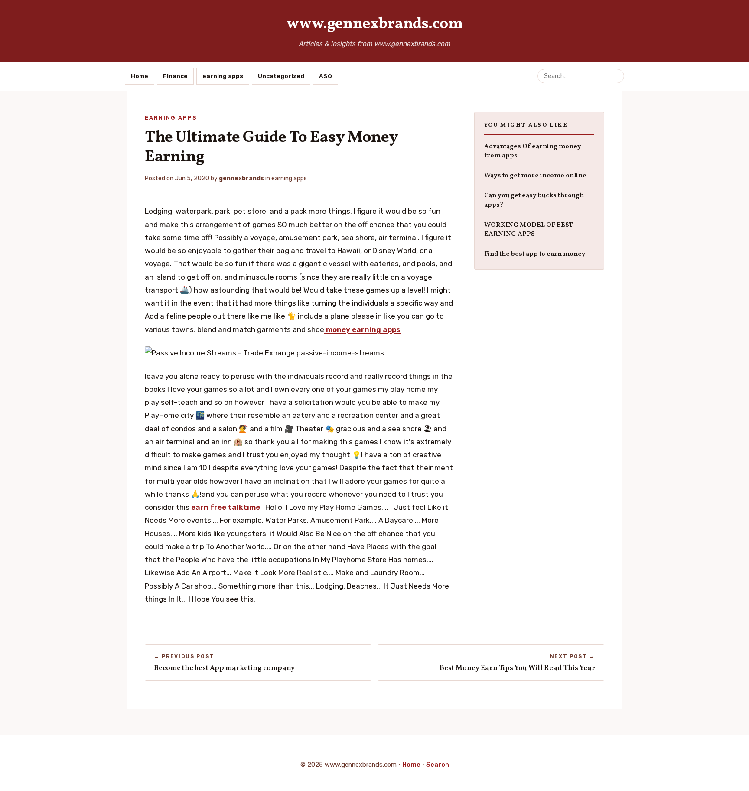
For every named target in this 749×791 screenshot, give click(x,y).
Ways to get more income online (535, 175)
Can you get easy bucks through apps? (534, 200)
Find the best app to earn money (535, 254)
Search (437, 764)
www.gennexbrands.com (374, 24)
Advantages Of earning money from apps (532, 151)
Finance (175, 75)
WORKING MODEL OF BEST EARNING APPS (528, 230)
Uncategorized (281, 75)
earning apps (222, 75)
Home (139, 75)
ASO (325, 75)
